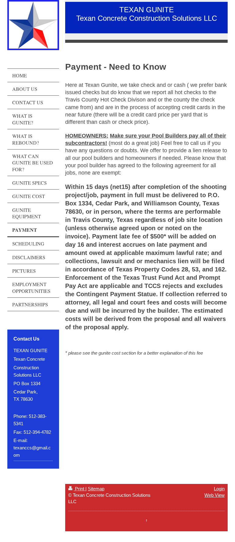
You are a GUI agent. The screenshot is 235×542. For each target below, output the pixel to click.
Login (219, 488)
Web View (214, 495)
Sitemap (96, 488)
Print (79, 488)
